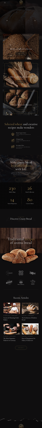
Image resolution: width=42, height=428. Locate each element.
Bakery (7, 325)
